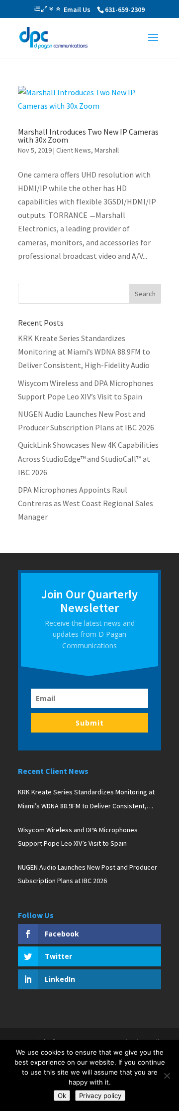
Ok (62, 1096)
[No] (167, 1076)
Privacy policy (100, 1096)
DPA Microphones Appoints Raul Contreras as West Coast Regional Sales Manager (85, 503)
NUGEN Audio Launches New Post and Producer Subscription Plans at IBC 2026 (87, 874)
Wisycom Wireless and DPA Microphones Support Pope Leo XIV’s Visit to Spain (78, 836)
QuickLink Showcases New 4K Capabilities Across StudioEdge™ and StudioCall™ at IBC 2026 (88, 458)
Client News (73, 150)
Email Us (77, 9)
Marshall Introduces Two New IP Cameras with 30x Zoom (88, 136)
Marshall (106, 150)
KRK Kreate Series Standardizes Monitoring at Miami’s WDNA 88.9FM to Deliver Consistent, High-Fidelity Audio (84, 351)
